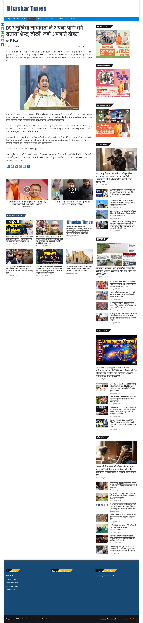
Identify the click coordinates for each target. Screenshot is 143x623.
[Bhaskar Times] (26, 8)
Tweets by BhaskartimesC (105, 576)
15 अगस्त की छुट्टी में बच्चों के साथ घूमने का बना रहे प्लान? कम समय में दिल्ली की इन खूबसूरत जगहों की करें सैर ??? (123, 506)
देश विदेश (16, 19)
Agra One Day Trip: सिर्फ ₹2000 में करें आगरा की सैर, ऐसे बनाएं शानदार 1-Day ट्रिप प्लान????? (123, 495)
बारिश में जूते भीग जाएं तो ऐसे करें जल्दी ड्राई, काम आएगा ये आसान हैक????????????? (123, 527)
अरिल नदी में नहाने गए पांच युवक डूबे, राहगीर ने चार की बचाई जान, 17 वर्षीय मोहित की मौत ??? (122, 294)
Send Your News (12, 586)
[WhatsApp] (2, 33)
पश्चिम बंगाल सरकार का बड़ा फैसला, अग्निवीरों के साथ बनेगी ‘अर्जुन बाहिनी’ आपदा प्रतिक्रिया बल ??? (123, 202)
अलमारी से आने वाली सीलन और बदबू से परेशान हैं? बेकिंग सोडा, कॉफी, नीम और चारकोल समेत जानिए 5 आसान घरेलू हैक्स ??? (116, 470)
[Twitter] (2, 29)
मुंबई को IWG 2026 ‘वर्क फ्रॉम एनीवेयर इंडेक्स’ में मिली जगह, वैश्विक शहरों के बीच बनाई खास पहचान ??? (123, 213)
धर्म (67, 19)
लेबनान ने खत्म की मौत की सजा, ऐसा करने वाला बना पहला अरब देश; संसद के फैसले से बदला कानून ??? (79, 268)
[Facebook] (2, 25)
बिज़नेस (40, 19)
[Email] (2, 41)
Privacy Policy (11, 579)
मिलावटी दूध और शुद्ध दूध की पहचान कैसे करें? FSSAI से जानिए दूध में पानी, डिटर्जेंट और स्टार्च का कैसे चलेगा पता (122, 548)
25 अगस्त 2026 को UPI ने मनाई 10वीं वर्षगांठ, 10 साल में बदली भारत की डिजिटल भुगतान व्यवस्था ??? (122, 192)
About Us (9, 576)
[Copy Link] (2, 37)
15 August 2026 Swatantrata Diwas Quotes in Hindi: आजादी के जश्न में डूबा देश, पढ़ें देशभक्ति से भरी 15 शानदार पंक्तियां (123, 316)
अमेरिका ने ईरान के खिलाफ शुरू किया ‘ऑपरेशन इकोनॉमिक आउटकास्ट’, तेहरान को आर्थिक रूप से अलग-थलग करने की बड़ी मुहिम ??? (123, 225)
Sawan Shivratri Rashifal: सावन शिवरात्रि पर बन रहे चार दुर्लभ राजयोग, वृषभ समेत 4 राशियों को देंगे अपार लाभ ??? (123, 423)
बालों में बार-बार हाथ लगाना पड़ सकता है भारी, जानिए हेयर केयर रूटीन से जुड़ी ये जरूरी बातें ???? (123, 485)
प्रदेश (23, 19)
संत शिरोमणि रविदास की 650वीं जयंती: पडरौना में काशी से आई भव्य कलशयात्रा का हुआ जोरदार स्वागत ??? (123, 284)
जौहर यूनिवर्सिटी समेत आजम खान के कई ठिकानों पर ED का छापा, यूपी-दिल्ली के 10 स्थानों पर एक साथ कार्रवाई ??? (19, 269)
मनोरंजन (60, 19)
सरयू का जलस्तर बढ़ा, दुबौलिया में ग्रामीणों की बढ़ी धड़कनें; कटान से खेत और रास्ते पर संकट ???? (116, 271)
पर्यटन (73, 19)
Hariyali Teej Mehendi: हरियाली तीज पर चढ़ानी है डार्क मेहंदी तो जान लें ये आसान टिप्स (123, 399)
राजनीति (31, 19)
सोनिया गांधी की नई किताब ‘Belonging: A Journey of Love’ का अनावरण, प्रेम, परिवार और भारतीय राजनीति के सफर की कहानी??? (79, 230)
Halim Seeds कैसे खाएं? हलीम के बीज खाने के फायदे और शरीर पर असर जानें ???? (123, 517)
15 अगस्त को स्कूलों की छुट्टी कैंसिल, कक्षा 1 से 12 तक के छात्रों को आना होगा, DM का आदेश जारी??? (123, 305)
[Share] (2, 45)
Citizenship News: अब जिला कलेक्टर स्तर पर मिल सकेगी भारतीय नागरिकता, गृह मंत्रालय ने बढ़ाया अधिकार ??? (19, 239)
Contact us (10, 590)
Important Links (12, 583)
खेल (47, 19)
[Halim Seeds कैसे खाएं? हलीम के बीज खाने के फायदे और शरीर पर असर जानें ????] (102, 518)
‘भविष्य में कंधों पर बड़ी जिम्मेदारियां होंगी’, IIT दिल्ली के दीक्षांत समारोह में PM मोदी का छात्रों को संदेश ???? (123, 538)
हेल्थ (52, 19)
